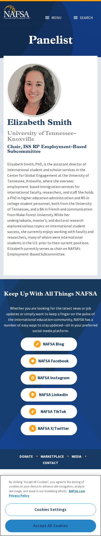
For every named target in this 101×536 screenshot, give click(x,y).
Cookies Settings (50, 509)
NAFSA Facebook (53, 361)
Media (77, 456)
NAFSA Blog (53, 344)
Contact (50, 463)
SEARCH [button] (86, 17)
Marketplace (52, 456)
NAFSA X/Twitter (53, 428)
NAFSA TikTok (53, 411)
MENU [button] (56, 17)
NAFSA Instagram (54, 378)
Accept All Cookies (50, 526)
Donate (26, 456)
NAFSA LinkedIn (53, 394)
